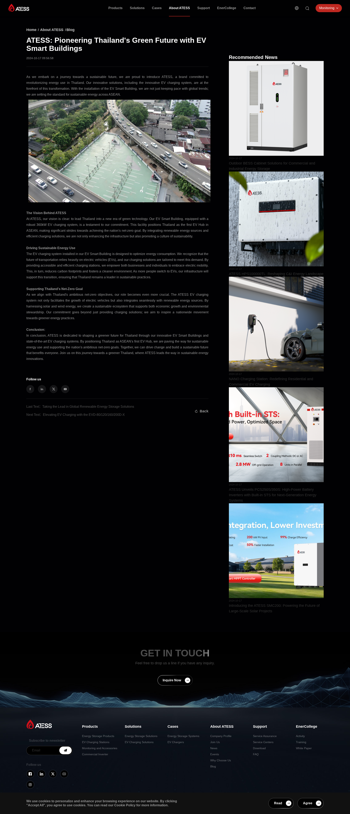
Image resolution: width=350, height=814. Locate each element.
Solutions (137, 8)
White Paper (304, 748)
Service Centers (263, 742)
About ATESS (179, 8)
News (213, 748)
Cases (157, 8)
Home (31, 30)
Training (301, 742)
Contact (249, 8)
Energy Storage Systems (183, 736)
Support (203, 8)
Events (214, 754)
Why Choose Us (220, 760)
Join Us (215, 742)
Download (259, 748)
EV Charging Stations (95, 742)
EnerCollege (226, 8)
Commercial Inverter (95, 754)
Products (115, 8)
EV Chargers (176, 742)
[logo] (18, 8)
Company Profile (221, 736)
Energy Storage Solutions (141, 736)
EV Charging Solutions (139, 742)
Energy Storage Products (98, 736)
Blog (70, 30)
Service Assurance (265, 736)
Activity (300, 736)
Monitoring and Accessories (99, 748)
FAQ (256, 754)
